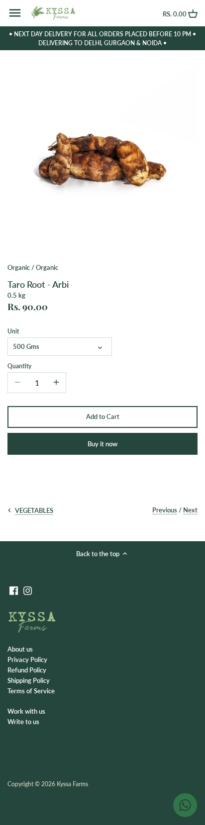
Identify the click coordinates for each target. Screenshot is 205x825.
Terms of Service (31, 691)
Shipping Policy (28, 680)
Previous (164, 510)
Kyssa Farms (72, 783)
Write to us (23, 722)
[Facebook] (13, 590)
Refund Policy (26, 670)
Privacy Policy (27, 659)
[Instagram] (27, 590)
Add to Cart (102, 416)
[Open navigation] (14, 12)
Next (190, 510)
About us (20, 649)
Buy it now (102, 444)
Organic (18, 267)
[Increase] (56, 383)
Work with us (26, 711)
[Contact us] (185, 805)
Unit (13, 331)
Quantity (19, 365)
